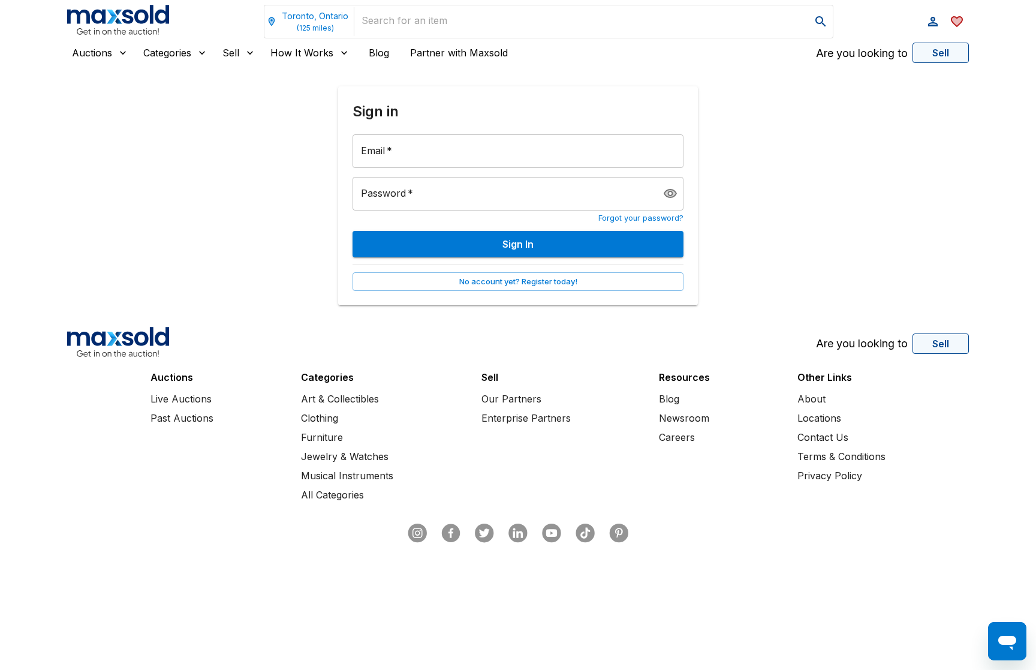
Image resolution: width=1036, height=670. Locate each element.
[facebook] (450, 533)
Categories (167, 53)
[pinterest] (618, 533)
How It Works (301, 53)
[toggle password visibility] (670, 194)
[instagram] (417, 533)
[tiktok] (585, 533)
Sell (230, 53)
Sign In (518, 244)
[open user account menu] (933, 21)
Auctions (92, 53)
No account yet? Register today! (518, 281)
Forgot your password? (640, 218)
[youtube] (551, 533)
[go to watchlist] (957, 21)
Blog (379, 53)
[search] (821, 22)
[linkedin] (518, 533)
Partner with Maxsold (459, 53)
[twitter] (484, 533)
